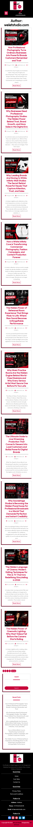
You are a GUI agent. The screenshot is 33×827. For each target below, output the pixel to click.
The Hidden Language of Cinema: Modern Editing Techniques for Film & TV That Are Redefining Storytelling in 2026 (16, 573)
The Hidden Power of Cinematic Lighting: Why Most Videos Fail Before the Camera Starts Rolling (16, 633)
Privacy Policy (16, 791)
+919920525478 (20, 15)
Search (16, 677)
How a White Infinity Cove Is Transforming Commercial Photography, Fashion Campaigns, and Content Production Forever (16, 249)
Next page (14, 671)
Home (16, 776)
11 (10, 671)
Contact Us (16, 782)
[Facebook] (9, 818)
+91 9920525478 (19, 806)
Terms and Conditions (16, 794)
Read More (16, 85)
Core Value (16, 779)
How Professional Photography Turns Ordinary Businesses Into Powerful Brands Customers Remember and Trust (16, 54)
